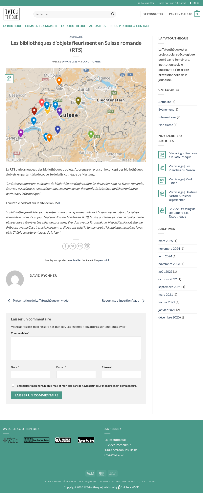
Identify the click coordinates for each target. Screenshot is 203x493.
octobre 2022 (167, 279)
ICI (60, 203)
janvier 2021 (166, 310)
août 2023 (165, 271)
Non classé (165, 125)
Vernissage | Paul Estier (180, 181)
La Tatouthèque (73, 26)
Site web (107, 367)
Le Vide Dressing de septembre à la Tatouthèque (182, 212)
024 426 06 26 (114, 455)
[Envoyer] (112, 14)
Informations (167, 117)
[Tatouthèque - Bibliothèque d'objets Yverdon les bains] (15, 14)
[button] (146, 3)
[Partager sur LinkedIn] (87, 246)
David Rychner (91, 61)
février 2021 (166, 302)
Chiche (124, 487)
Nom (15, 367)
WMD (135, 487)
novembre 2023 (169, 264)
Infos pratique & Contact (172, 3)
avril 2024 (165, 256)
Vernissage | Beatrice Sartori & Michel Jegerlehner (183, 195)
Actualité (76, 36)
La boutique (12, 26)
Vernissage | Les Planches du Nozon (182, 168)
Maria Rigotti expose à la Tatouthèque (183, 155)
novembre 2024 (169, 248)
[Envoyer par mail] (80, 246)
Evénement (166, 109)
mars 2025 (165, 241)
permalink (104, 260)
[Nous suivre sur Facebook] (190, 3)
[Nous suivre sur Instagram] (194, 3)
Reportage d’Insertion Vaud (121, 300)
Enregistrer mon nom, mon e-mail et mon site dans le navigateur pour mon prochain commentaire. (77, 385)
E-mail (61, 367)
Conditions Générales (60, 481)
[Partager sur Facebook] (65, 246)
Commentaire (20, 333)
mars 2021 (165, 294)
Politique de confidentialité (99, 481)
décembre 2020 (169, 317)
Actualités (97, 26)
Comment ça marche (41, 26)
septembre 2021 (169, 287)
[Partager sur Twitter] (72, 246)
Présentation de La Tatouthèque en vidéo (40, 300)
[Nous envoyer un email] (198, 3)
